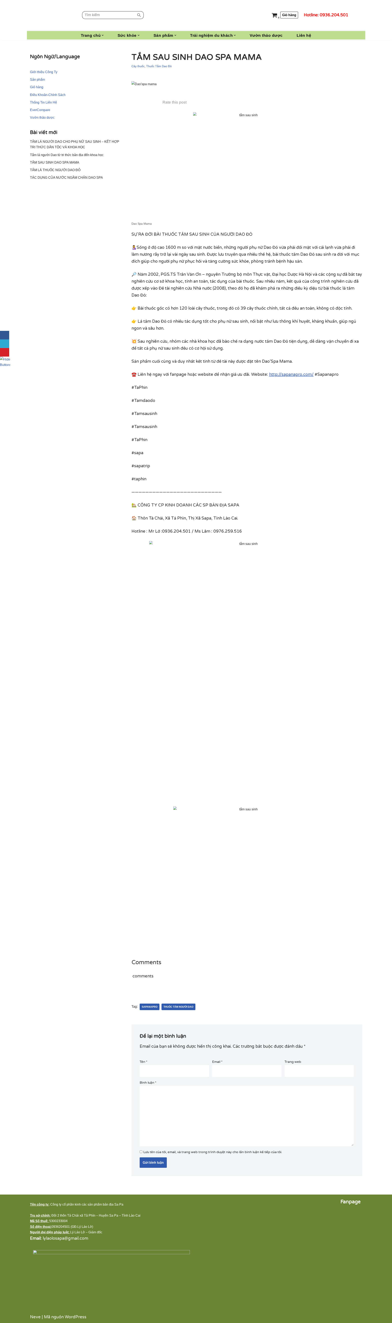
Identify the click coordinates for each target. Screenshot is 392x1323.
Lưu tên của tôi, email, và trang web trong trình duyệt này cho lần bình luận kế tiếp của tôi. (212, 1152)
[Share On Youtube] (4, 352)
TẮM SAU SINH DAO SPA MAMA (54, 162)
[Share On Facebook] (4, 335)
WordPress (75, 1317)
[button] (103, 35)
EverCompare (40, 110)
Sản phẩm (37, 79)
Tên (143, 1062)
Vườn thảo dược (266, 35)
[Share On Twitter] (4, 343)
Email (217, 1062)
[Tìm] (139, 15)
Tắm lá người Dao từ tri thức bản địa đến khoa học (67, 155)
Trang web (293, 1062)
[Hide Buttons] (5, 362)
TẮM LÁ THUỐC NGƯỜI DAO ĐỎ (55, 170)
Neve (35, 1317)
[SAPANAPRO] (58, 15)
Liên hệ (304, 35)
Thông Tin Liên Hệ (43, 102)
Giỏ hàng (289, 15)
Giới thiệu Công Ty (43, 72)
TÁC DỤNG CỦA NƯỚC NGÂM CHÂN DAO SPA (66, 177)
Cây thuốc (138, 66)
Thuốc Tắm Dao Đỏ (159, 66)
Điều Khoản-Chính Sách (48, 95)
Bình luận (148, 1083)
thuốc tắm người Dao (178, 1006)
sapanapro (149, 1006)
